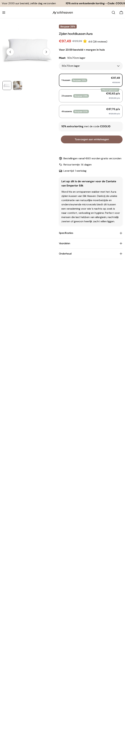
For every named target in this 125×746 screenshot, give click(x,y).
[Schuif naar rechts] (46, 52)
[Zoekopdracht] (113, 12)
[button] (85, 41)
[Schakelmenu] (3, 12)
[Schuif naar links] (10, 52)
